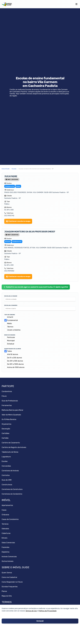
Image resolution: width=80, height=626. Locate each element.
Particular (11, 337)
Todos (9, 351)
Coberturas (6, 533)
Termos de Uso (31, 611)
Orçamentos (6, 424)
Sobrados (5, 529)
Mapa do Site (7, 596)
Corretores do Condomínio (12, 494)
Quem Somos (7, 573)
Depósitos (5, 552)
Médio (9, 323)
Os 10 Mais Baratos (9, 419)
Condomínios (7, 391)
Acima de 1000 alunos (15, 367)
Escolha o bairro (10, 305)
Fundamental (12, 320)
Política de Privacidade (47, 611)
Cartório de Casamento (11, 443)
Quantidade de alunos (12, 348)
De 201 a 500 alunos (15, 361)
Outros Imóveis (7, 561)
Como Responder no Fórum (12, 582)
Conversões (6, 466)
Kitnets (4, 538)
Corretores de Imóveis (10, 471)
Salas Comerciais (8, 543)
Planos (4, 591)
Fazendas (5, 547)
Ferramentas (7, 405)
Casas (4, 510)
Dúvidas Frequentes (10, 587)
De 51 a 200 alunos (14, 358)
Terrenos (5, 524)
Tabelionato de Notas (10, 452)
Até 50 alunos (12, 354)
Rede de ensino (9, 335)
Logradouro (6, 457)
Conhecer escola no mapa (19, 221)
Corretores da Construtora (12, 489)
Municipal (11, 341)
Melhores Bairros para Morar (12, 410)
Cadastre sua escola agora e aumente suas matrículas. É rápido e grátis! (37, 287)
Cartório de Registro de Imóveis (14, 447)
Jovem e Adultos (13, 330)
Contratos (6, 475)
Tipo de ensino (9, 314)
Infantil (10, 317)
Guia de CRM (6, 480)
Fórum (4, 396)
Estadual (10, 344)
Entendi (40, 621)
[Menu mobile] (76, 4)
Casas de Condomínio (10, 519)
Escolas (5, 461)
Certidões (5, 433)
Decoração (6, 429)
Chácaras (5, 515)
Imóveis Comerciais (9, 557)
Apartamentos (7, 505)
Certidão (5, 438)
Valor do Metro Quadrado (11, 415)
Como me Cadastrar (9, 577)
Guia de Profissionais (10, 401)
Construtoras (7, 485)
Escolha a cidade (10, 296)
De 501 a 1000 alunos (15, 364)
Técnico (10, 327)
